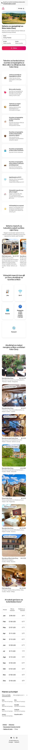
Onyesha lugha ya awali (9, 3)
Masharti (17, 742)
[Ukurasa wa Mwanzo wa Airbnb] (3, 8)
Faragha (11, 742)
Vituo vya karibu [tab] (6, 695)
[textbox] (8, 43)
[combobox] (14, 38)
